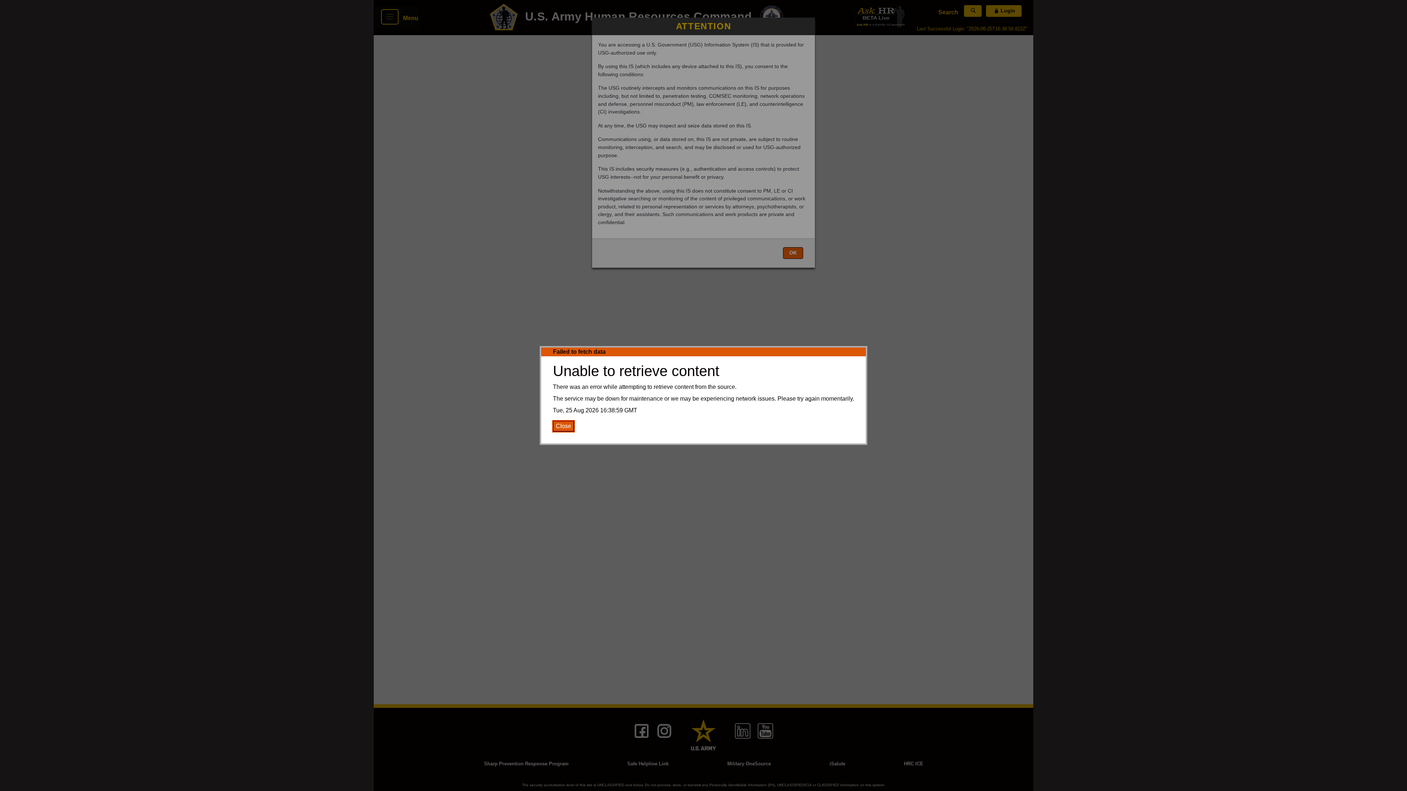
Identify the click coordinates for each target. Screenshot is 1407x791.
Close (563, 426)
